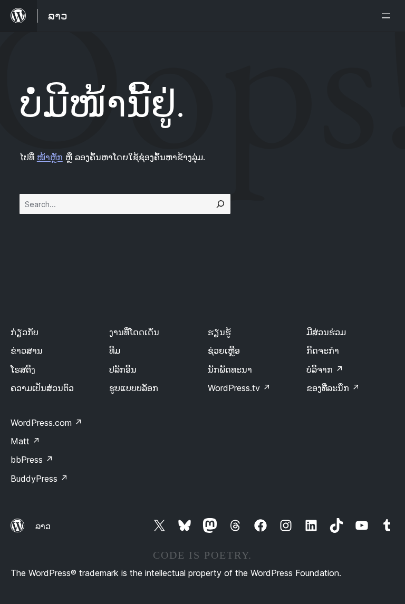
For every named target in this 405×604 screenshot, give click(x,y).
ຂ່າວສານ (27, 350)
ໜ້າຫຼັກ (50, 157)
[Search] (220, 204)
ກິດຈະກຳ (322, 350)
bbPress (32, 459)
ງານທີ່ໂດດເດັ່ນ (134, 332)
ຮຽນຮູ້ (219, 332)
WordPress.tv (239, 388)
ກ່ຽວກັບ (24, 332)
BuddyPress (39, 478)
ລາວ (43, 526)
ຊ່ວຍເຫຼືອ (224, 350)
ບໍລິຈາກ (324, 369)
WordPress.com (46, 422)
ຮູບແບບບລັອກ (133, 388)
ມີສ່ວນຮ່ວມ (326, 332)
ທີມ (114, 350)
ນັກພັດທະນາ (230, 369)
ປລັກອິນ (123, 369)
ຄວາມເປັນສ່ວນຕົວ (42, 388)
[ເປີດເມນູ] (388, 16)
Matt (25, 441)
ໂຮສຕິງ (23, 369)
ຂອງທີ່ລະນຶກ (333, 388)
